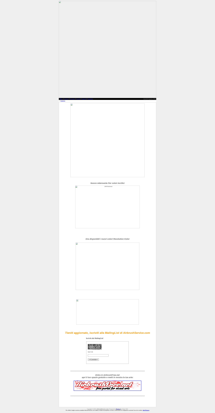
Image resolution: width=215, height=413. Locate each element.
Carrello (78, 99)
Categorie (72, 99)
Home (61, 99)
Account (66, 99)
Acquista (84, 99)
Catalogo (62, 100)
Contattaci (90, 99)
